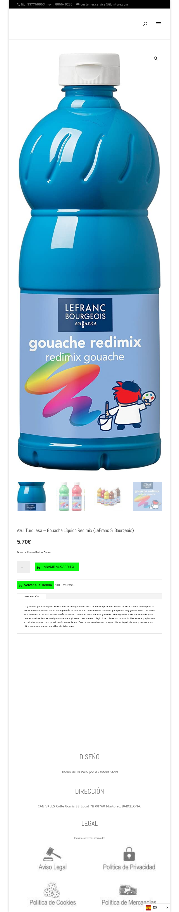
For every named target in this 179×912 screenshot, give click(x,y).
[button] (156, 58)
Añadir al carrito (59, 566)
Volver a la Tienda (38, 585)
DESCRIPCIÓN (31, 596)
